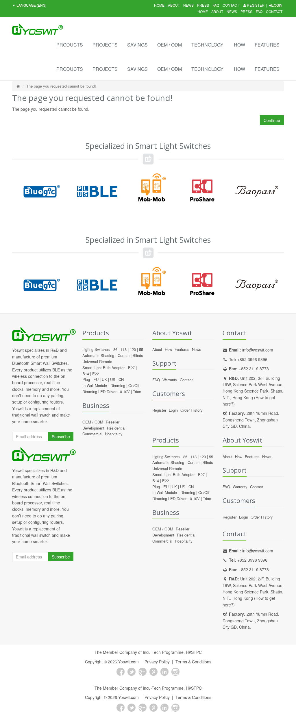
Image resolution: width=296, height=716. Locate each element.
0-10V (125, 391)
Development (93, 428)
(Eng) (29, 5)
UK (104, 379)
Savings (137, 44)
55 (141, 349)
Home (159, 5)
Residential (116, 428)
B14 (85, 373)
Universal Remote (97, 361)
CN (121, 379)
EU (96, 379)
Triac (137, 391)
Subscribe (61, 436)
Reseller (112, 422)
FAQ (215, 5)
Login (277, 5)
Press (203, 5)
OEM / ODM (169, 44)
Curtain (124, 355)
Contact (231, 5)
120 (133, 349)
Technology (207, 44)
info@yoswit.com (257, 350)
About (174, 5)
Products (69, 44)
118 (124, 349)
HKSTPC (194, 652)
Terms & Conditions (193, 662)
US (112, 379)
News (188, 5)
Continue (272, 120)
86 (115, 349)
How (239, 44)
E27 (131, 367)
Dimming (117, 385)
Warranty (169, 379)
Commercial (92, 433)
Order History (191, 410)
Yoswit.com (128, 662)
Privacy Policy (157, 662)
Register (255, 5)
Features (267, 44)
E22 (95, 373)
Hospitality (114, 433)
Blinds (138, 355)
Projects (105, 44)
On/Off (133, 385)
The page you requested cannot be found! (61, 86)
